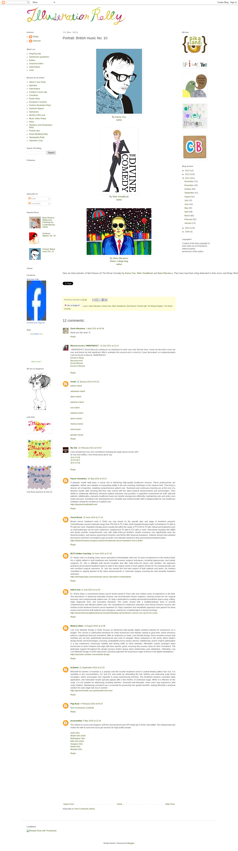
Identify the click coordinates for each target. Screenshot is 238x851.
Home (119, 804)
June (186, 204)
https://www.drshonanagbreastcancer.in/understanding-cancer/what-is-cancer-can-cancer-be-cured (113, 613)
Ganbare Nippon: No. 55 (49, 234)
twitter (119, 120)
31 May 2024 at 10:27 (97, 479)
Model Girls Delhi (78, 736)
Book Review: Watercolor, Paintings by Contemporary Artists (48, 222)
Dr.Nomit (74, 667)
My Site (73, 448)
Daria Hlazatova (120, 258)
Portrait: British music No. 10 (48, 250)
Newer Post (68, 804)
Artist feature (34, 67)
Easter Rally (34, 98)
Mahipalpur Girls (77, 738)
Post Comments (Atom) (85, 809)
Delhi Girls (75, 733)
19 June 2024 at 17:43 (102, 553)
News (31, 122)
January (188, 223)
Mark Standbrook (121, 196)
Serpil (73, 382)
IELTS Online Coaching (80, 553)
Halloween (34, 112)
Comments (35, 203)
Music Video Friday (37, 118)
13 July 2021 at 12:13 (109, 346)
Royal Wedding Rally (38, 134)
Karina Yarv (120, 117)
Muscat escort (76, 361)
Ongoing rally (35, 54)
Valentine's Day (36, 140)
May (186, 208)
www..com (36, 334)
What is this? (36, 362)
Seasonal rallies (36, 63)
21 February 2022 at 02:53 (90, 448)
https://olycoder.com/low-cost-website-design (90, 654)
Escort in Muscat (77, 366)
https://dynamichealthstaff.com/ (83, 504)
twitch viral (75, 590)
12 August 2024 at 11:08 (94, 626)
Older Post (170, 804)
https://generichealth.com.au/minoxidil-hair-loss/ (91, 690)
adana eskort (76, 386)
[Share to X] (100, 299)
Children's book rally (38, 92)
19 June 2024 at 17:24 (93, 517)
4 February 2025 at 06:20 (91, 704)
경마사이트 (75, 463)
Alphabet (33, 85)
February (188, 219)
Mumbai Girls (76, 749)
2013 (187, 170)
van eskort (74, 408)
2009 (187, 232)
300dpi (35, 37)
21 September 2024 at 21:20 (92, 667)
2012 (187, 174)
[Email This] (93, 299)
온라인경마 (75, 460)
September (189, 193)
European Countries (38, 102)
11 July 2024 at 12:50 (90, 590)
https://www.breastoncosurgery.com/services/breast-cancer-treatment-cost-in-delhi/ (106, 540)
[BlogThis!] (96, 299)
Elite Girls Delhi (77, 741)
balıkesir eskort (77, 402)
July (186, 200)
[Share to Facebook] (103, 299)
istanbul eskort (76, 413)
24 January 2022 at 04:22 (88, 382)
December (189, 181)
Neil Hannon (131, 306)
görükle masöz (76, 435)
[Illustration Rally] (36, 320)
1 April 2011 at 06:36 (95, 328)
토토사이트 (75, 457)
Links (31, 70)
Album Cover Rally (37, 82)
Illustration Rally (33, 279)
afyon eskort (75, 397)
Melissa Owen (76, 626)
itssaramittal (76, 721)
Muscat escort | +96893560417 (84, 346)
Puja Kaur (74, 704)
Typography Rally (37, 137)
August (187, 197)
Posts (33, 199)
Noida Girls (75, 746)
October (188, 189)
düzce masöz (76, 418)
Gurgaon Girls (76, 744)
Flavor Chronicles (78, 479)
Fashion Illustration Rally (40, 105)
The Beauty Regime (155, 306)
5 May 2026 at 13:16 (92, 721)
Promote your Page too (36, 323)
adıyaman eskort (77, 391)
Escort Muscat (76, 363)
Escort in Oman (77, 358)
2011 (187, 178)
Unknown (36, 41)
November (189, 185)
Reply (73, 337)
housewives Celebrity (84, 708)
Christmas (33, 95)
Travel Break (76, 517)
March (187, 216)
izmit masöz (75, 429)
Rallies (32, 60)
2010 (187, 228)
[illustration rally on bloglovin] (40, 410)
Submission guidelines (39, 57)
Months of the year (37, 115)
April (186, 212)
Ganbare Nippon (36, 108)
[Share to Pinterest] (106, 299)
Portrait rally (142, 306)
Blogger (130, 843)
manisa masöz (76, 424)
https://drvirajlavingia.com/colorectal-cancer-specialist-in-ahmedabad (100, 577)
